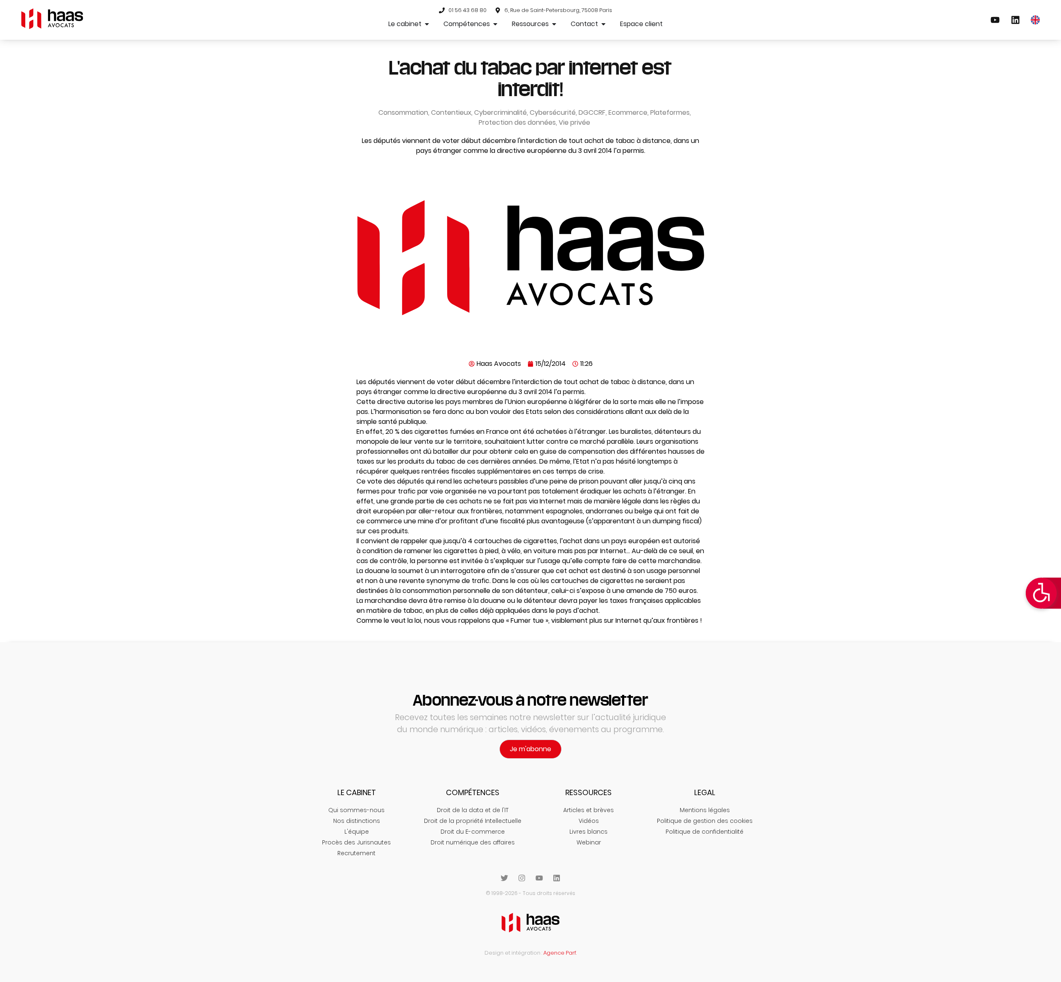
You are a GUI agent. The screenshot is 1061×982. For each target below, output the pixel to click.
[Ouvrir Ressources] (554, 24)
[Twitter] (504, 878)
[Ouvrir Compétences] (495, 24)
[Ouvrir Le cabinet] (427, 24)
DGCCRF (592, 112)
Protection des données (517, 122)
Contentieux (451, 112)
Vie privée (574, 122)
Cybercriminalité (500, 112)
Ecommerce (627, 112)
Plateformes (670, 112)
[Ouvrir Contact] (603, 24)
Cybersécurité (553, 112)
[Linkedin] (556, 878)
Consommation (403, 112)
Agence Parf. (560, 953)
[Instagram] (522, 878)
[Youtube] (539, 878)
